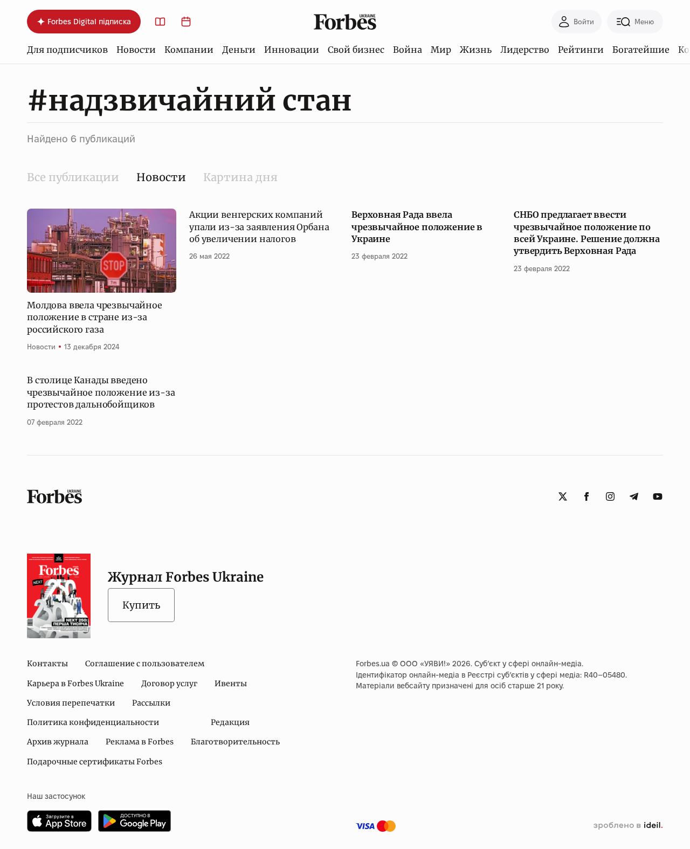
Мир (441, 49)
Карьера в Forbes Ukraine (75, 683)
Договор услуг (169, 683)
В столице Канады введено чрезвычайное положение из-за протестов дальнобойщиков (101, 392)
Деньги (239, 49)
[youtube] (658, 496)
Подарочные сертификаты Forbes (94, 762)
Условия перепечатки (71, 703)
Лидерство (524, 49)
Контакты (47, 663)
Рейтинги (581, 49)
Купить (141, 605)
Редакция (230, 722)
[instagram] (610, 496)
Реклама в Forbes (140, 742)
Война (407, 49)
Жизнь (476, 49)
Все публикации (73, 177)
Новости (136, 49)
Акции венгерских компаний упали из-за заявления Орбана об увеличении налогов (259, 226)
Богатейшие (641, 49)
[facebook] (586, 496)
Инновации (291, 49)
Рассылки (151, 703)
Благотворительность (235, 742)
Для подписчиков (67, 49)
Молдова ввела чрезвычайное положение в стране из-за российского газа (94, 317)
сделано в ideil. (628, 826)
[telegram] (634, 496)
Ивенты (231, 683)
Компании (188, 49)
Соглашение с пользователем (144, 663)
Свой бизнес (356, 49)
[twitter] (563, 496)
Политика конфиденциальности (93, 722)
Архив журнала (57, 742)
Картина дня (240, 177)
